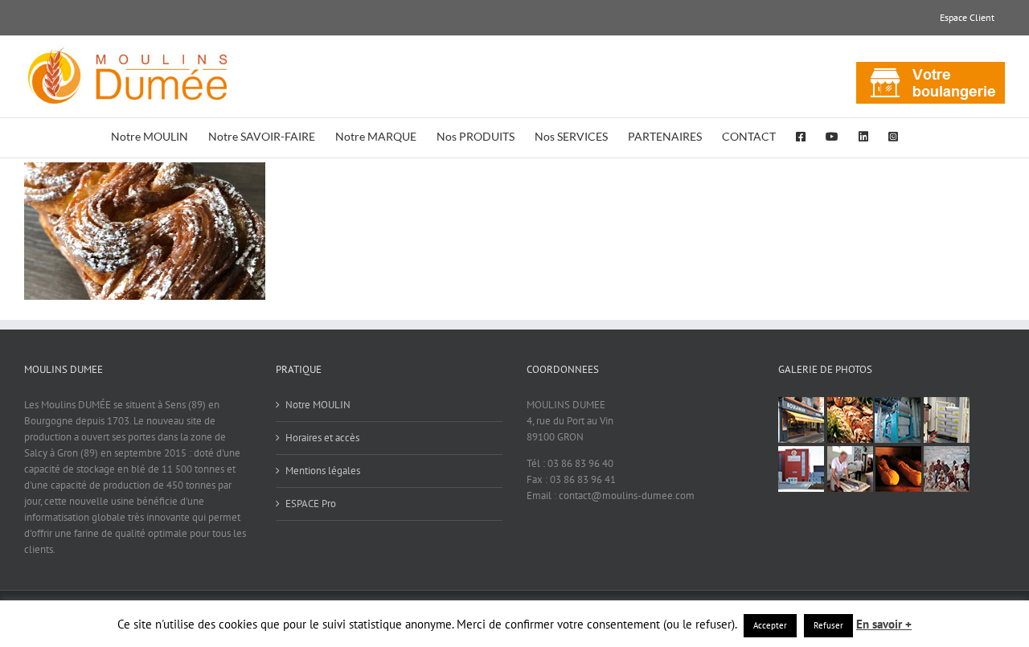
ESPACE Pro (310, 503)
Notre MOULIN (318, 405)
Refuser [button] (828, 625)
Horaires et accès (322, 437)
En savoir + (884, 624)
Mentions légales (322, 470)
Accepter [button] (770, 625)
